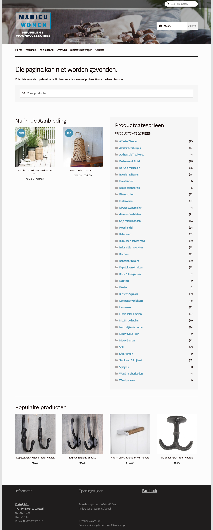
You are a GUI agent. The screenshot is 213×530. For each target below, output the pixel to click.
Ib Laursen (125, 234)
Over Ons (62, 50)
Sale (121, 347)
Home (18, 50)
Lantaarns (125, 307)
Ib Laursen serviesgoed (132, 241)
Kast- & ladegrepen (130, 274)
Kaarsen (123, 254)
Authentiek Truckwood (131, 154)
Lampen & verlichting (131, 300)
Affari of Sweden (128, 141)
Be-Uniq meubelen (129, 168)
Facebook (149, 490)
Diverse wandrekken (130, 207)
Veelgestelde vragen (81, 50)
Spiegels (123, 367)
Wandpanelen (127, 380)
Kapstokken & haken (130, 267)
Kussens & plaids (128, 294)
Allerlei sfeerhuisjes (130, 148)
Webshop (30, 50)
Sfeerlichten (126, 354)
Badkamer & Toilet (129, 161)
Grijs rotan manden (129, 221)
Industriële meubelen (131, 247)
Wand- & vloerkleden (131, 373)
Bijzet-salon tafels (129, 188)
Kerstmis (124, 281)
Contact (99, 50)
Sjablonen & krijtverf (130, 360)
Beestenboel (126, 181)
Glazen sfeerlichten (130, 214)
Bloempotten (126, 194)
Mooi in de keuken (129, 320)
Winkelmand (46, 50)
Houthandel (125, 227)
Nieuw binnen (127, 340)
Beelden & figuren (129, 174)
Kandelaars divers (129, 261)
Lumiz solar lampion (130, 314)
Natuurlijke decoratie (130, 327)
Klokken (123, 287)
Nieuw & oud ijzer (129, 334)
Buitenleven (126, 201)
